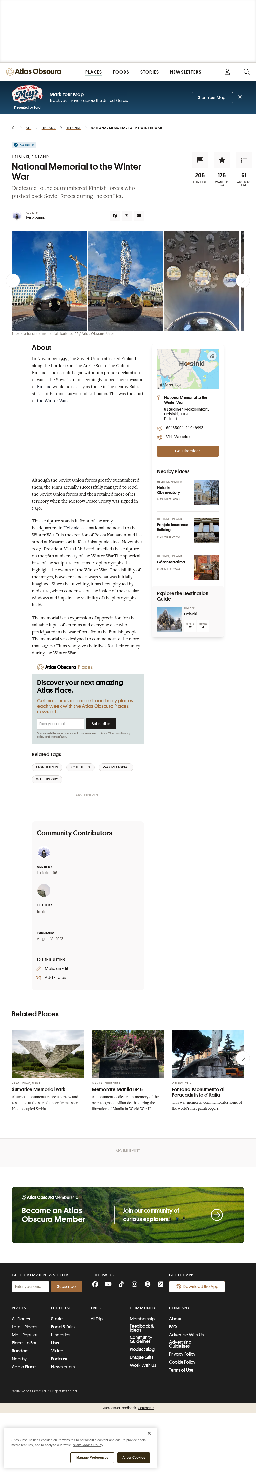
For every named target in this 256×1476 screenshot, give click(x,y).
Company (179, 1308)
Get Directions (188, 451)
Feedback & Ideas (142, 1328)
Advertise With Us (186, 1335)
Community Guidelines (141, 1340)
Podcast (59, 1359)
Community (143, 1308)
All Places (21, 1319)
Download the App (201, 1287)
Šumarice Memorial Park (39, 1089)
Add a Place (24, 1367)
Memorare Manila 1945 (117, 1089)
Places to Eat (24, 1343)
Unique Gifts (142, 1358)
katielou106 (35, 218)
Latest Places (25, 1327)
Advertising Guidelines (180, 1344)
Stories (57, 1319)
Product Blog (142, 1350)
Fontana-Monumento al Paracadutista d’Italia (198, 1092)
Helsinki (72, 528)
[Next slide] (243, 281)
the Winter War (52, 401)
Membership (142, 1319)
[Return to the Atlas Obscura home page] (35, 71)
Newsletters (63, 1367)
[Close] (149, 1433)
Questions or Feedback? (128, 1408)
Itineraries (60, 1335)
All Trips (98, 1319)
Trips (96, 1308)
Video (57, 1351)
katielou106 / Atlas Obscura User (87, 334)
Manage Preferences (92, 1458)
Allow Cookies (133, 1458)
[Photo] (206, 493)
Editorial (61, 1308)
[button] (200, 160)
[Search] (246, 71)
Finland (44, 387)
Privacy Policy (182, 1354)
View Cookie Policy (88, 1445)
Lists (55, 1343)
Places (19, 1308)
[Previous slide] (13, 281)
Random (20, 1351)
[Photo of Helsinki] (169, 619)
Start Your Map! (212, 98)
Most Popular (25, 1335)
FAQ (173, 1327)
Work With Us (143, 1366)
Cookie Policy (182, 1362)
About (175, 1319)
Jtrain (42, 912)
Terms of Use (58, 737)
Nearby (19, 1359)
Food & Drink (63, 1327)
